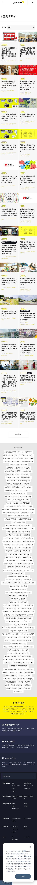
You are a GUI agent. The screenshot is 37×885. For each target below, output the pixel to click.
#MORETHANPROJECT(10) (18, 666)
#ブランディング (23, 290)
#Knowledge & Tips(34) (26, 583)
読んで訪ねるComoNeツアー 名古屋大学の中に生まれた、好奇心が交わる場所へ (9, 81)
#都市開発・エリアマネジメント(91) (18, 468)
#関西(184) (27, 685)
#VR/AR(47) (14, 509)
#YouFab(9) (27, 551)
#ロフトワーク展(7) (16, 672)
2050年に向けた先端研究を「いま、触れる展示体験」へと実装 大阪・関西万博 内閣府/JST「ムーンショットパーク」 (9, 244)
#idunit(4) (27, 580)
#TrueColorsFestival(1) (18, 589)
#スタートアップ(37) (22, 474)
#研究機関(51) (26, 477)
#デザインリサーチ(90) (11, 538)
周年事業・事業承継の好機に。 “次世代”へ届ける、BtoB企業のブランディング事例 (27, 279)
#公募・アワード (28, 92)
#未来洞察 (8, 60)
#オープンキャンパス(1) (26, 627)
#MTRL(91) (10, 567)
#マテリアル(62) (10, 506)
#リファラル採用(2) (9, 679)
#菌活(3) (5, 672)
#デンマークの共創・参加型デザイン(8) (18, 592)
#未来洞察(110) (25, 503)
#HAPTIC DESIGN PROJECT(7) (14, 669)
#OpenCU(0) (18, 691)
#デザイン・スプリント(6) (18, 631)
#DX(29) (31, 509)
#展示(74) (10, 474)
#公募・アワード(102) (24, 506)
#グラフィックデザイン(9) (18, 465)
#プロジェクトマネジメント (11, 256)
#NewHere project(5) (25, 618)
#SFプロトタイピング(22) (14, 580)
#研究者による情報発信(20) (18, 595)
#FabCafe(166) (10, 560)
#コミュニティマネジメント (30, 121)
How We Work (7, 796)
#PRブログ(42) (14, 586)
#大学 (8, 90)
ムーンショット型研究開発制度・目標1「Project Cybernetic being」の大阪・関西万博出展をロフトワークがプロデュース (27, 344)
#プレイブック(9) (11, 637)
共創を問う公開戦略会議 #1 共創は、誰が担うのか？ (27, 113)
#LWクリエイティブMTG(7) (18, 602)
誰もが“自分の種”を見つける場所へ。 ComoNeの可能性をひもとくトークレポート (9, 279)
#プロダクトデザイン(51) (12, 461)
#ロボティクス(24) (12, 503)
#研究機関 (6, 258)
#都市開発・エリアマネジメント (7, 124)
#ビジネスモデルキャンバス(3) (18, 650)
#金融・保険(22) (11, 532)
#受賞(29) (30, 679)
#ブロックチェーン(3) (9, 627)
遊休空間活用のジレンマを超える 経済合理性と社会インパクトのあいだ (9, 144)
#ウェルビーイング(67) (23, 490)
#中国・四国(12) (11, 688)
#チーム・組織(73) (27, 605)
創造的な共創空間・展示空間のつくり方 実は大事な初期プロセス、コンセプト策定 (9, 344)
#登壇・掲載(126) (11, 675)
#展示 (2, 186)
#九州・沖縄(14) (24, 688)
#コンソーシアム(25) (25, 452)
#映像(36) (7, 544)
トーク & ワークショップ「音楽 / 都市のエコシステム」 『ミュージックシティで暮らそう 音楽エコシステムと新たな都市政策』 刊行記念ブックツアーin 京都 (9, 378)
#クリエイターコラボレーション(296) (18, 525)
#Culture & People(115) (9, 583)
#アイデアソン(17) (25, 637)
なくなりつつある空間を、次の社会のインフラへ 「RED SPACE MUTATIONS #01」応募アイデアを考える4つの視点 (9, 48)
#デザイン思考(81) (27, 538)
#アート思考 (27, 154)
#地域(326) (26, 535)
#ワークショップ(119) (24, 640)
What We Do (6, 783)
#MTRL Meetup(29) (12, 621)
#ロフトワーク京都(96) (24, 560)
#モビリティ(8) (26, 621)
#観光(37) (26, 484)
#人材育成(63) (9, 490)
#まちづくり (8, 123)
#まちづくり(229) (18, 544)
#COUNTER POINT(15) (13, 557)
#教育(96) (5, 509)
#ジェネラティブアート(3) (18, 624)
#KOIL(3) (30, 669)
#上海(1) (24, 586)
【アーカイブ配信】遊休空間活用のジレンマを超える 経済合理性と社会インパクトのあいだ (9, 113)
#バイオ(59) (9, 548)
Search (3, 2)
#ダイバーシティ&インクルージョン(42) (18, 496)
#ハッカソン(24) (10, 640)
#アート (26, 322)
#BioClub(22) (17, 611)
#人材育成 (28, 290)
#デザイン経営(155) (18, 522)
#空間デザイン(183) (9, 528)
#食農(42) (23, 509)
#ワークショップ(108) (18, 493)
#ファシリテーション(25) (10, 634)
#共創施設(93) (9, 471)
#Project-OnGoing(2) (23, 567)
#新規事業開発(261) (24, 519)
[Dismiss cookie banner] (30, 847)
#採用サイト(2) (29, 611)
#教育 (21, 60)
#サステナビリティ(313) (11, 512)
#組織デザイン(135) (27, 512)
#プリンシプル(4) (10, 608)
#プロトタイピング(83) (12, 487)
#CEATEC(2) (28, 647)
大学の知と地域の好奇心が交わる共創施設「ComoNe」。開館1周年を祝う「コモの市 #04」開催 (27, 48)
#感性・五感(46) (10, 656)
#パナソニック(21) (25, 675)
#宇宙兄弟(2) (29, 672)
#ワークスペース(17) (12, 477)
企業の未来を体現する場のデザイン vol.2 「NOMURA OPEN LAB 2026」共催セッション (27, 176)
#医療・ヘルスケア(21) (23, 471)
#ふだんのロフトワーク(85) (13, 564)
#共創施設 (28, 122)
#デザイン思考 (22, 155)
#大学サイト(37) (9, 615)
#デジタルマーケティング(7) (23, 570)
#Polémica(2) (8, 663)
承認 (22, 876)
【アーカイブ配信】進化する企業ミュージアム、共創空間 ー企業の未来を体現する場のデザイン (9, 412)
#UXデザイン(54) (17, 458)
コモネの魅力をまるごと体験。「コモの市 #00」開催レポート (9, 312)
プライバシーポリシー (22, 869)
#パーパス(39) (26, 487)
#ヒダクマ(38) (12, 554)
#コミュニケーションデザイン (25, 289)
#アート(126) (16, 541)
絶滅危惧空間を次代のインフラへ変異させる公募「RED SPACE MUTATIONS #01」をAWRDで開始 (27, 81)
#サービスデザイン (13, 390)
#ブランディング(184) (13, 535)
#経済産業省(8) (11, 682)
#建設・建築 (11, 90)
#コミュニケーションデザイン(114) (18, 481)
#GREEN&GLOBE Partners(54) (18, 576)
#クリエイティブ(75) (25, 608)
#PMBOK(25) (7, 611)
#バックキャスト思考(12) (23, 548)
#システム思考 (27, 251)
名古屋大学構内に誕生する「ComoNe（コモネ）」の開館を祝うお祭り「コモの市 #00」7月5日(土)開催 (27, 412)
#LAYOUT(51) (28, 564)
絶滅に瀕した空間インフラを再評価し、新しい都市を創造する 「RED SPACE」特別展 (9, 176)
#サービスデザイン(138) (26, 528)
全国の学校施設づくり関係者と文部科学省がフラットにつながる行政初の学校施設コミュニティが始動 (9, 209)
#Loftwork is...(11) (18, 573)
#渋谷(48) (21, 679)
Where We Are (7, 803)
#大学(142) (29, 544)
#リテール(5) (29, 458)
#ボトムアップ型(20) (24, 656)
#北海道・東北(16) (24, 682)
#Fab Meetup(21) (10, 618)
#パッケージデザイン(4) (18, 643)
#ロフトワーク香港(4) (18, 599)
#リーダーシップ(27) (27, 634)
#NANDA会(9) (7, 570)
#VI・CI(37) (6, 541)
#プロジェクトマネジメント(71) (18, 516)
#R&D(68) (6, 458)
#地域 (2, 289)
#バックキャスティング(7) (24, 659)
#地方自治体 (22, 93)
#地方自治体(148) (10, 452)
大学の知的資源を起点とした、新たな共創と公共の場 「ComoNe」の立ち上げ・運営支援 (27, 312)
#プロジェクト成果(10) (11, 605)
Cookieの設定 (6, 883)
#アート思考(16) (8, 659)
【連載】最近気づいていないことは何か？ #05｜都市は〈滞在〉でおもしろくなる (27, 144)
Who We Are (6, 776)
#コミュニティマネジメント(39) (18, 500)
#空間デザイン (13, 60)
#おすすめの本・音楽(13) (24, 615)
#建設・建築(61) (27, 461)
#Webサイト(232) (11, 519)
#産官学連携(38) (28, 541)
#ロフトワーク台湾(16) (13, 551)
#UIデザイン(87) (24, 532)
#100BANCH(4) (24, 554)
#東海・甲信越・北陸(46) (13, 685)
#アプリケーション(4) (26, 455)
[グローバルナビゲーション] (32, 2)
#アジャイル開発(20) (14, 484)
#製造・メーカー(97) (10, 455)
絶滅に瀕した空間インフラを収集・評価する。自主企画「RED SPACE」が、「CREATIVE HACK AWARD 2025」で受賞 (27, 209)
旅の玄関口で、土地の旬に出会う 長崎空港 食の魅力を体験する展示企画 (27, 378)
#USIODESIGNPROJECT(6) (23, 663)
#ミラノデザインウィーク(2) (13, 647)
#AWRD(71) (27, 557)
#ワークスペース (23, 122)
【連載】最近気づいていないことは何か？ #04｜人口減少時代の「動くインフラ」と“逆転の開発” (27, 244)
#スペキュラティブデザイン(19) (18, 653)
